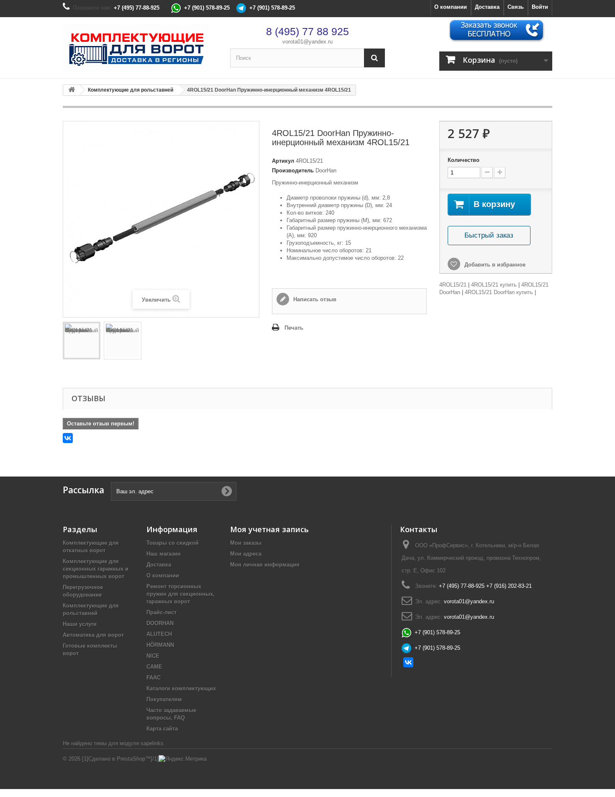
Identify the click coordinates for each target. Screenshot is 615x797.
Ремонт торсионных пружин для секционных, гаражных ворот (180, 594)
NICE (152, 656)
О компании (450, 7)
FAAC (153, 677)
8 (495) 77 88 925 (307, 31)
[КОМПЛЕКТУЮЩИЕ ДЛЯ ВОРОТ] (140, 47)
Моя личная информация (265, 564)
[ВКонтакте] (68, 438)
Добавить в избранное (494, 264)
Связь (515, 7)
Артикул (283, 161)
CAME (154, 667)
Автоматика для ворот (93, 635)
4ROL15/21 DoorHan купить (499, 292)
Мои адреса (245, 554)
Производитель (293, 170)
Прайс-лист (161, 612)
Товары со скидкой (172, 543)
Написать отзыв (314, 299)
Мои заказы (245, 543)
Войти (540, 7)
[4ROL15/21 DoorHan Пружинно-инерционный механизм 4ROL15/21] (81, 340)
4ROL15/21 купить (494, 285)
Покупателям (164, 699)
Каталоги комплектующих (181, 688)
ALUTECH (159, 634)
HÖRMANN (160, 645)
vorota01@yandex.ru (307, 41)
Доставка (487, 7)
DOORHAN (160, 623)
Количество (463, 160)
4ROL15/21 (452, 285)
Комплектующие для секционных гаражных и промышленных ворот (95, 568)
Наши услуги (80, 624)
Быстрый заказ (488, 235)
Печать (293, 328)
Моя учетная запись (269, 529)
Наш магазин (163, 554)
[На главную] (71, 90)
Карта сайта (162, 728)
